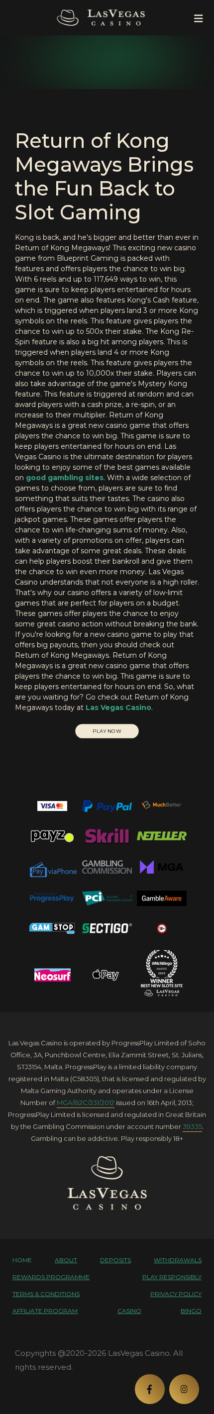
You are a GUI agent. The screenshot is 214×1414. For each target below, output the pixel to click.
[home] (107, 1183)
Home (22, 1260)
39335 (192, 1126)
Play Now (107, 731)
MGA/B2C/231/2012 (85, 1103)
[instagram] (184, 1389)
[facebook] (150, 1389)
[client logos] (52, 806)
